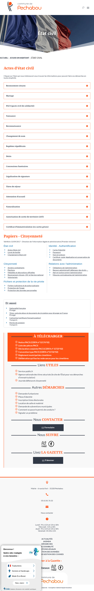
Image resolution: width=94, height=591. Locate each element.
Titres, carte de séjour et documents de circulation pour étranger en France (38, 313)
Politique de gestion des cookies (47, 554)
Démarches (47, 544)
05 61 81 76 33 (47, 500)
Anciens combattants (16, 268)
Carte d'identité (59, 250)
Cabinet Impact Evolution (64, 587)
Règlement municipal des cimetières (34, 355)
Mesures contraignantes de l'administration (70, 275)
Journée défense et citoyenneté (32, 381)
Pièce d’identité (25, 397)
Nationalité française (17, 308)
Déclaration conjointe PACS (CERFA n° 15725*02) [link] (40, 349)
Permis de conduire (17, 323)
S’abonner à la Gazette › (47, 560)
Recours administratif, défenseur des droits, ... (70, 270)
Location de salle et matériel (30, 403)
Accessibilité (47, 546)
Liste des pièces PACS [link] (28, 345)
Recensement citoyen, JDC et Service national (25, 275)
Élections (11, 270)
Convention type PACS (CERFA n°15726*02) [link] (38, 352)
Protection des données (47, 552)
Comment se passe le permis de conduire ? (36, 410)
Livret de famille (14, 252)
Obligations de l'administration (65, 268)
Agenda (47, 541)
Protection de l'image (16, 288)
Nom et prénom (59, 255)
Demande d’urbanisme (28, 393)
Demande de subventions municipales (35, 406)
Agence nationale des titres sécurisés (34, 374)
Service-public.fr (25, 371)
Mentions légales (47, 549)
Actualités (47, 539)
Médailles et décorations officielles (21, 272)
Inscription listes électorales (31, 400)
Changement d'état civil (17, 255)
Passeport (57, 252)
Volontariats (13, 277)
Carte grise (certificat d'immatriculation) (25, 318)
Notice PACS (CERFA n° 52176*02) (33, 342)
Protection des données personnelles (22, 290)
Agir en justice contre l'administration (67, 272)
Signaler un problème (27, 413)
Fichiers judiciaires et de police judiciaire (23, 285)
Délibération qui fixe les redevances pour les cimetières (43, 358)
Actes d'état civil (14, 250)
